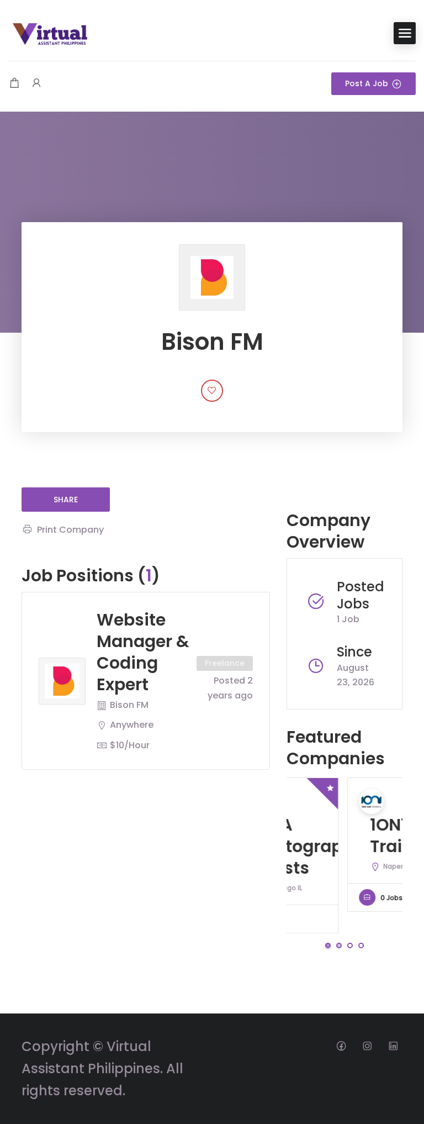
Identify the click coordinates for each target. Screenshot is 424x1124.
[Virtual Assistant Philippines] (49, 32)
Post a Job (366, 83)
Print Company (70, 529)
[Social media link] (341, 1045)
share (66, 499)
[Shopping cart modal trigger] (14, 84)
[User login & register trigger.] (36, 84)
